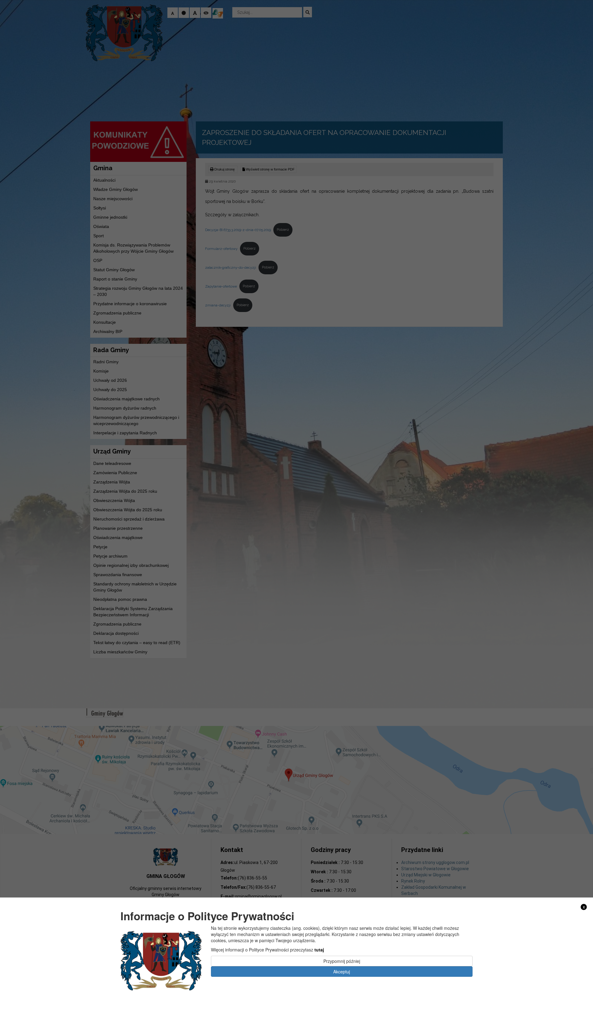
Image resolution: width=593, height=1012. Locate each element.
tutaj (319, 950)
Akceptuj (341, 971)
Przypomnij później (341, 961)
